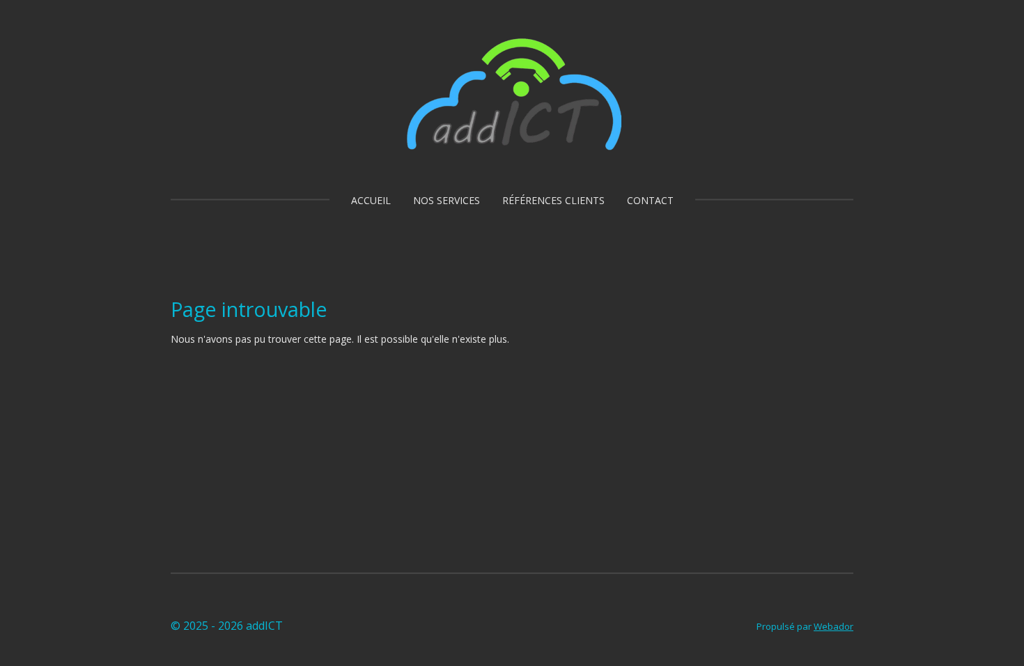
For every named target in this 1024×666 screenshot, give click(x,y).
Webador (833, 626)
